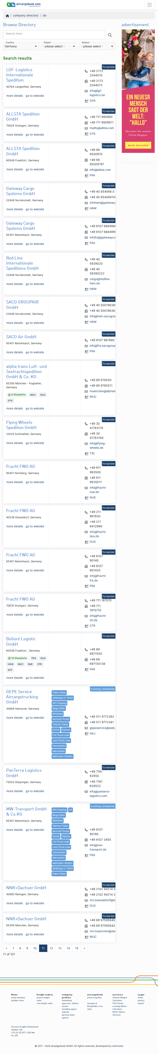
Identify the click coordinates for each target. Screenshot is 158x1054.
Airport (47, 43)
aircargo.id (92, 1003)
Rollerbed (57, 713)
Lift (70, 809)
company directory (25, 15)
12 (51, 948)
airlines (75, 1003)
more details (14, 95)
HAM (93, 208)
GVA (93, 100)
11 (43, 948)
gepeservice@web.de (104, 728)
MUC (93, 396)
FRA (92, 175)
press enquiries (94, 997)
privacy (141, 1000)
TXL (92, 453)
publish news (17, 1000)
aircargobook (95, 995)
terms (140, 997)
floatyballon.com (95, 1006)
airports (65, 1012)
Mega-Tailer (58, 708)
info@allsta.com (100, 169)
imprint (141, 1003)
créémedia (117, 1046)
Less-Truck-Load (61, 740)
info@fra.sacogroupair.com (108, 345)
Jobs (89, 1009)
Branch (85, 43)
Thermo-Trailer (60, 724)
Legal (141, 995)
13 (60, 948)
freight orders (45, 995)
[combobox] (21, 46)
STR (92, 133)
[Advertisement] (138, 226)
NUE (93, 497)
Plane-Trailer (59, 692)
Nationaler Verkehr (62, 756)
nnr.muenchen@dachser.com (109, 931)
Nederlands (32, 1027)
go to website (35, 95)
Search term (14, 33)
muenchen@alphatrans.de (107, 391)
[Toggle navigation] (149, 4)
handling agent (69, 1009)
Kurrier (56, 729)
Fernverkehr (59, 745)
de (44, 15)
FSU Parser (118, 1003)
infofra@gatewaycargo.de (107, 237)
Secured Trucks (60, 719)
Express (66, 729)
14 (68, 948)
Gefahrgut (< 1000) (62, 697)
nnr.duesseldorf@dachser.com (110, 900)
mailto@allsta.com (102, 128)
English (23, 1027)
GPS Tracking (59, 703)
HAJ (92, 733)
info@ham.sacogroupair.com (109, 316)
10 (35, 948)
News (14, 995)
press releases (18, 997)
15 (76, 948)
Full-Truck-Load (60, 735)
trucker (65, 1006)
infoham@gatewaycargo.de (108, 202)
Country (10, 43)
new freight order (45, 1003)
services (118, 995)
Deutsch (15, 1027)
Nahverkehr (58, 751)
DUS (93, 541)
